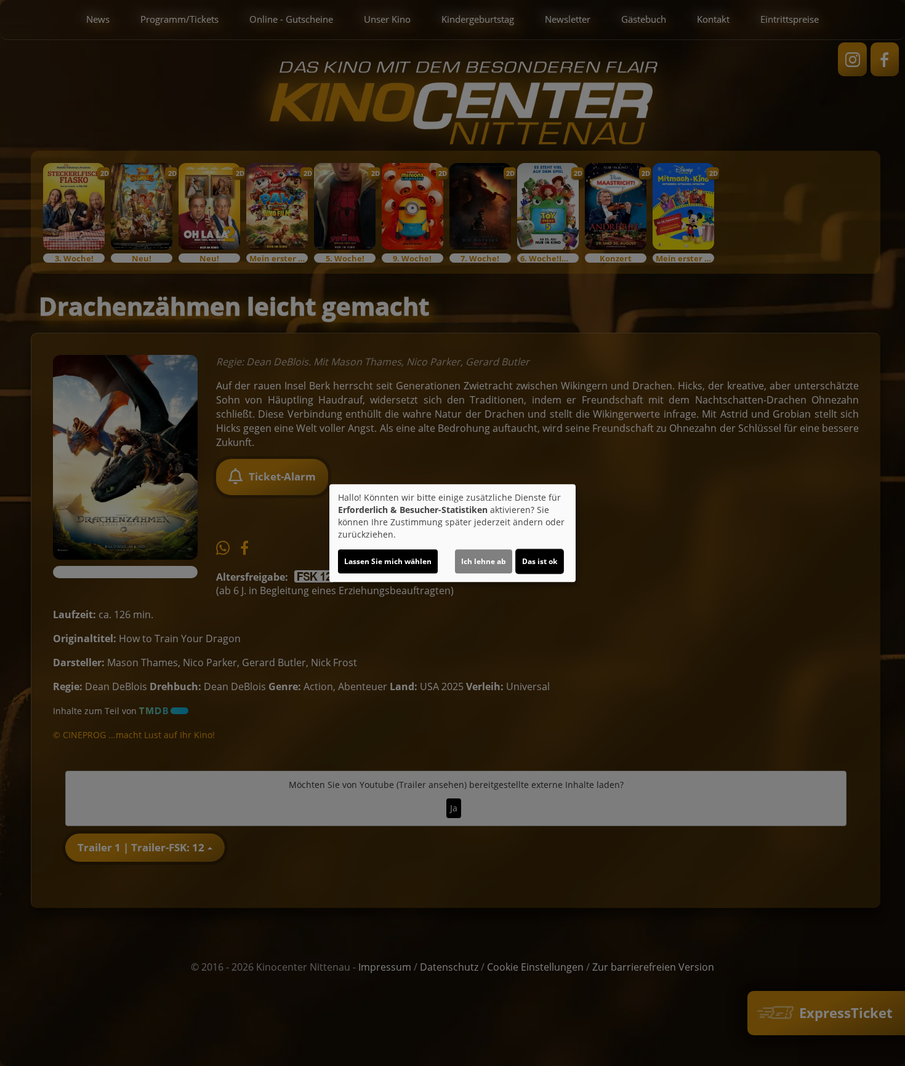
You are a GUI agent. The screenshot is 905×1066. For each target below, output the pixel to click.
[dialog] (452, 533)
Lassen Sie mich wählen (388, 561)
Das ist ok (539, 561)
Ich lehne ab (483, 561)
